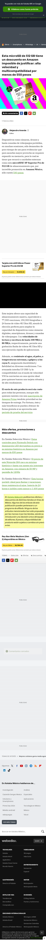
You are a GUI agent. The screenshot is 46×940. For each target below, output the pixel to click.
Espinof (26, 871)
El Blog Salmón (29, 898)
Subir (37, 841)
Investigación (8, 790)
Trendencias (7, 898)
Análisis (27, 790)
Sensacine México (30, 920)
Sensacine (27, 868)
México (26, 810)
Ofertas (26, 555)
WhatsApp (29, 44)
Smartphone (17, 44)
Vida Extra (27, 856)
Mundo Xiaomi (8, 866)
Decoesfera (7, 901)
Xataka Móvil (7, 856)
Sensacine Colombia (31, 923)
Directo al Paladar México (12, 927)
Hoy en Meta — (13, 545)
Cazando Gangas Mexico (12, 794)
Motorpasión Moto (30, 886)
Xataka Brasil (7, 920)
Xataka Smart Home (10, 863)
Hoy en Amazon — (14, 272)
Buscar (43, 831)
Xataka (5, 853)
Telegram (31, 765)
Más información (37, 937)
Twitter (25, 113)
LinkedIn (4, 770)
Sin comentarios (11, 113)
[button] (19, 130)
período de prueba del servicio (17, 412)
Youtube (21, 765)
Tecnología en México (32, 805)
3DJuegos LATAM (30, 917)
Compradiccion (8, 905)
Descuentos (37, 555)
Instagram (26, 765)
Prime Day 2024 (9, 805)
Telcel (26, 814)
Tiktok (9, 770)
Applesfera (6, 860)
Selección (15, 555)
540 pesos (18, 172)
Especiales (28, 794)
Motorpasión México (31, 927)
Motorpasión (28, 883)
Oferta (7, 44)
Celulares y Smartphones (8, 800)
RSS (36, 765)
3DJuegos (27, 853)
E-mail (34, 113)
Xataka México (8, 917)
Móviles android (9, 810)
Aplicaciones (29, 799)
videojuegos (7, 814)
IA (37, 44)
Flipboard (30, 113)
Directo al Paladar (9, 883)
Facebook (21, 113)
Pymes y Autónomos (31, 901)
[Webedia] (9, 842)
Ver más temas (9, 822)
